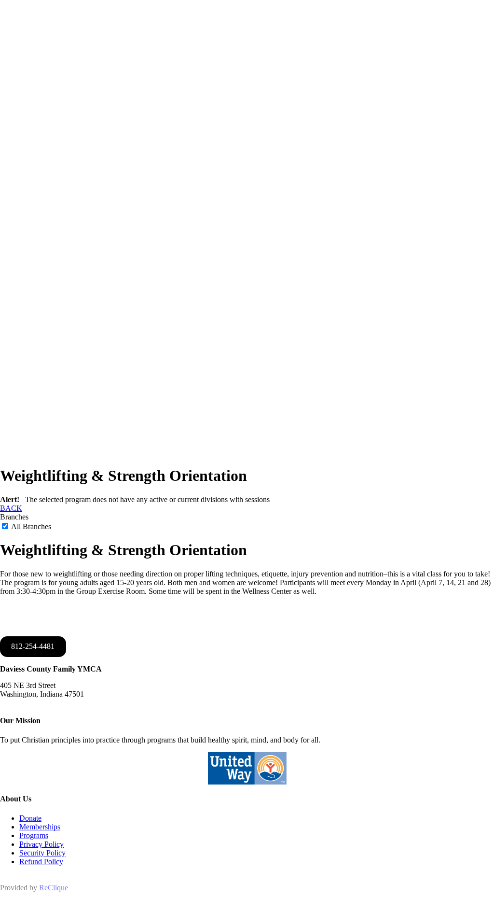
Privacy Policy (41, 844)
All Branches (30, 526)
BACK (11, 508)
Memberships (39, 827)
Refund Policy (41, 861)
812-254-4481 (33, 646)
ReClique (53, 887)
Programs (33, 835)
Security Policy (42, 853)
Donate (30, 818)
